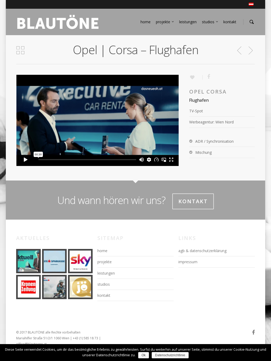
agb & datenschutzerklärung (202, 250)
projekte (163, 21)
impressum (187, 261)
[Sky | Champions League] (80, 261)
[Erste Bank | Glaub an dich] (54, 261)
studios (208, 21)
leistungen (188, 21)
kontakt (229, 21)
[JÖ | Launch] (80, 287)
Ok (144, 355)
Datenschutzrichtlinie (170, 355)
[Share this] (207, 77)
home (146, 21)
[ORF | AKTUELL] (28, 261)
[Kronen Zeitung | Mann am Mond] (28, 287)
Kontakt (193, 201)
